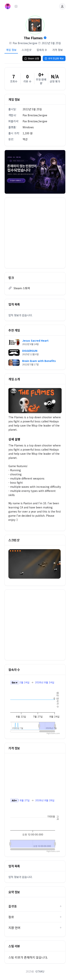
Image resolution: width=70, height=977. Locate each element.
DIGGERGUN (29, 350)
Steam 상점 (33, 58)
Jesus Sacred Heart (35, 340)
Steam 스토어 (22, 288)
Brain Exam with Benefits (39, 360)
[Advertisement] (35, 233)
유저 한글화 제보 (56, 58)
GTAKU (39, 971)
